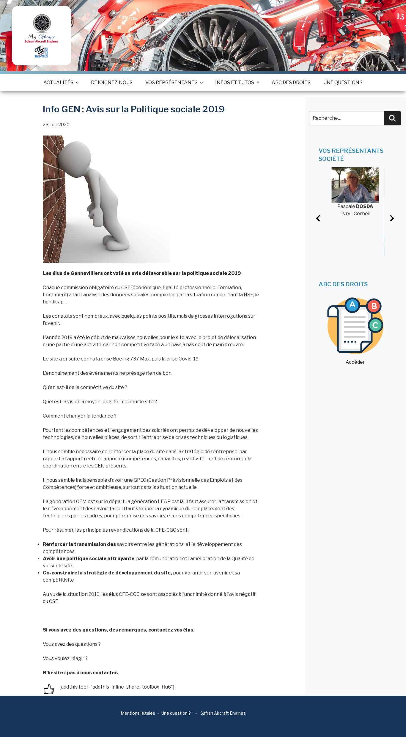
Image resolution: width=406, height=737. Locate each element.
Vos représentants (171, 82)
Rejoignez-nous (112, 82)
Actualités (58, 82)
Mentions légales (138, 713)
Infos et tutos (234, 82)
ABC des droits (291, 82)
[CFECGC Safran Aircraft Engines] (41, 35)
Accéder (355, 362)
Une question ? (343, 82)
